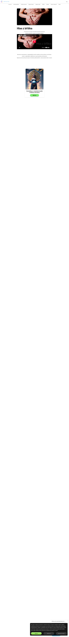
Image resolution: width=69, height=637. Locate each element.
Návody (47, 4)
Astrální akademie (16, 4)
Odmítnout (49, 633)
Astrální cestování (24, 4)
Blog (66, 1)
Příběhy (43, 4)
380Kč (34, 95)
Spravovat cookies (61, 633)
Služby (60, 4)
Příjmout (36, 633)
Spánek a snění (38, 4)
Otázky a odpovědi (54, 4)
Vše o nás (10, 4)
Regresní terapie (31, 4)
